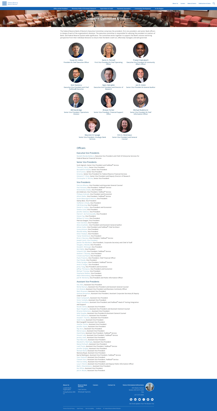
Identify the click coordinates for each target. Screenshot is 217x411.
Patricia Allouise (82, 185)
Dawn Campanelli (83, 298)
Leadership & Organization (67, 388)
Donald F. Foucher (83, 318)
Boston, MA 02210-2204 (136, 390)
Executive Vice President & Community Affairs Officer (141, 63)
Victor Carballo (82, 300)
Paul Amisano (82, 187)
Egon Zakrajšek (108, 85)
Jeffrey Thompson (83, 269)
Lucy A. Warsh (82, 364)
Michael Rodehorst (140, 110)
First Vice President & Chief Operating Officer (108, 63)
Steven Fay (81, 216)
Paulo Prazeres (82, 258)
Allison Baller (81, 196)
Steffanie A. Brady (83, 203)
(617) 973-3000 (139, 395)
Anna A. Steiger (82, 264)
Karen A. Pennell (108, 60)
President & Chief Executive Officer (76, 62)
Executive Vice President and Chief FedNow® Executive (76, 88)
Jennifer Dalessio (83, 212)
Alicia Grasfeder (82, 225)
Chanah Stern (82, 359)
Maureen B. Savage (92, 135)
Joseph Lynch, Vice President (87, 240)
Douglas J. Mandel (83, 245)
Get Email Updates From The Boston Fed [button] (141, 404)
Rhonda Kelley (82, 231)
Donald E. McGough (84, 247)
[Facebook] (147, 400)
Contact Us (111, 385)
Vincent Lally (81, 335)
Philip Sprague (82, 262)
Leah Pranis (81, 346)
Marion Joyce (81, 331)
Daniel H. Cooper (83, 207)
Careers (183, 3)
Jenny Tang (81, 267)
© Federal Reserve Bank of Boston (112, 408)
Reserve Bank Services (82, 385)
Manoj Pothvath (82, 344)
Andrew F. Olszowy (83, 253)
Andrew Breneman (83, 293)
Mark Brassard (82, 291)
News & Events (192, 3)
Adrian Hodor (81, 227)
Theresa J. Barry (82, 167)
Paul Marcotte (82, 340)
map (142, 392)
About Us (175, 3)
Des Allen (80, 285)
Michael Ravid (82, 351)
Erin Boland (81, 289)
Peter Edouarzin (82, 315)
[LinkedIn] (135, 400)
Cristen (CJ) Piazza (83, 256)
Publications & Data (204, 3)
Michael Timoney (83, 271)
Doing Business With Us (69, 392)
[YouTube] (139, 400)
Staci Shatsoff (82, 357)
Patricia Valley (82, 362)
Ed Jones (80, 174)
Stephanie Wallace (83, 273)
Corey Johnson (82, 229)
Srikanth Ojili (81, 251)
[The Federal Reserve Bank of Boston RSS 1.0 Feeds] (130, 400)
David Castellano (83, 302)
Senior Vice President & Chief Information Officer (140, 113)
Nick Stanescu (76, 85)
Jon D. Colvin (141, 85)
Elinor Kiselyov (82, 234)
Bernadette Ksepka (84, 170)
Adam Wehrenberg (83, 275)
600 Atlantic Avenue (138, 388)
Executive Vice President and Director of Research (108, 88)
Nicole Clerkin (82, 307)
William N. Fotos (83, 218)
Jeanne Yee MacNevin (84, 242)
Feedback (98, 408)
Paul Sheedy (81, 260)
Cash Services (82, 389)
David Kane (81, 333)
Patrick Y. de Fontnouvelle (86, 214)
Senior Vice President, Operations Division (76, 113)
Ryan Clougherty (83, 309)
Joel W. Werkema (83, 278)
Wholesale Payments (84, 392)
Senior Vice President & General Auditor (140, 87)
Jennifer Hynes (82, 326)
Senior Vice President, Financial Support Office (108, 113)
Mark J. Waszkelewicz (84, 366)
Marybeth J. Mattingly (84, 342)
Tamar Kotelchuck (83, 236)
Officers (81, 148)
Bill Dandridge (76, 110)
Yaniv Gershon (82, 223)
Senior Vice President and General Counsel (124, 138)
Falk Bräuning (82, 205)
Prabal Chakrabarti (140, 60)
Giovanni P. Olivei (83, 176)
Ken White (80, 368)
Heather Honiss (82, 324)
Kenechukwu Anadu (84, 190)
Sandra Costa (81, 209)
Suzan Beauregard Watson (86, 198)
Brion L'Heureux (82, 238)
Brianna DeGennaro (84, 311)
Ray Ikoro (80, 329)
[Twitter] (143, 400)
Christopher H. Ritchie (85, 178)
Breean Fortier (108, 110)
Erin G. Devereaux (124, 135)
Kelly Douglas (81, 313)
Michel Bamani (82, 287)
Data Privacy (80, 408)
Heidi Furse (81, 320)
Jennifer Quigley (82, 348)
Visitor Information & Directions (133, 385)
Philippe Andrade (83, 194)
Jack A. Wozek (82, 370)
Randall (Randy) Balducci (85, 156)
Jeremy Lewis (81, 337)
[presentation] (10, 3)
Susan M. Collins (76, 60)
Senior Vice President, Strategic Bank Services (92, 138)
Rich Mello (80, 249)
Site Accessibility (89, 408)
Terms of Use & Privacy (69, 408)
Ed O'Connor (81, 172)
